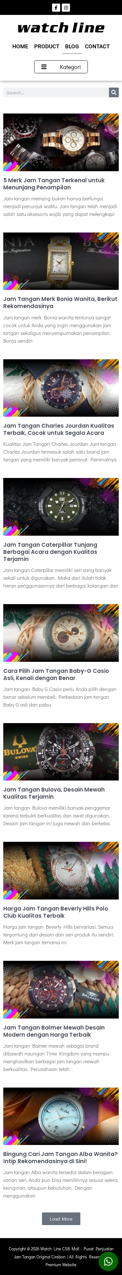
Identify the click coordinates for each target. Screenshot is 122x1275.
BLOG (72, 46)
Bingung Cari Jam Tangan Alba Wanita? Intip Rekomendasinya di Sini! (60, 1157)
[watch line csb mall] (61, 27)
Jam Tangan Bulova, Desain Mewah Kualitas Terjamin (54, 793)
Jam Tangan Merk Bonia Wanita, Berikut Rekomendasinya (60, 302)
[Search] (114, 92)
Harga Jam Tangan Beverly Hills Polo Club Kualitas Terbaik (55, 912)
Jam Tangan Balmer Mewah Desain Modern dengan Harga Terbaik (54, 1031)
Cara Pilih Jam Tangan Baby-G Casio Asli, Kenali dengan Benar (56, 674)
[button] (61, 1218)
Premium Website (61, 1264)
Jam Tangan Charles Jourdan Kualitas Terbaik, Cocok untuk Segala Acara (58, 429)
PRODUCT (46, 46)
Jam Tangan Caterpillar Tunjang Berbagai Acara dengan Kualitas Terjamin (50, 552)
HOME (20, 46)
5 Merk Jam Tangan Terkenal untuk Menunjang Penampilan (54, 183)
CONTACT (97, 46)
